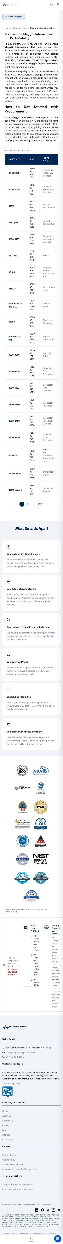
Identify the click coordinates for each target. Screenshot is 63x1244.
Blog (4, 1130)
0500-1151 (13, 455)
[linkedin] (36, 1210)
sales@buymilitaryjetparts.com (20, 1052)
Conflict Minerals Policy (13, 1164)
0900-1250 (13, 388)
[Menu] (58, 4)
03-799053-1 (14, 173)
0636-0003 (14, 355)
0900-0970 (13, 189)
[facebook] (42, 1210)
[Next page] (47, 504)
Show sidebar (15, 16)
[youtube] (59, 1210)
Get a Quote (8, 1139)
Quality (5, 1125)
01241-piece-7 (15, 490)
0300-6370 (13, 371)
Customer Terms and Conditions (17, 1189)
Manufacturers (20, 28)
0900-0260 (14, 404)
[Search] (51, 4)
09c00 (11, 272)
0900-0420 (14, 421)
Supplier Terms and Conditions (17, 1184)
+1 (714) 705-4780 (15, 1057)
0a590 (11, 321)
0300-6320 (14, 437)
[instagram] (53, 1210)
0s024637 (13, 255)
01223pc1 (13, 222)
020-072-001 (14, 473)
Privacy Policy (9, 1155)
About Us (6, 1116)
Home (7, 28)
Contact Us (7, 1120)
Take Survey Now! (11, 1083)
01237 (11, 206)
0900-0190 (13, 239)
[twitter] (48, 1210)
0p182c (12, 288)
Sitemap (6, 1135)
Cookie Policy (8, 1159)
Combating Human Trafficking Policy (19, 1169)
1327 (40, 504)
